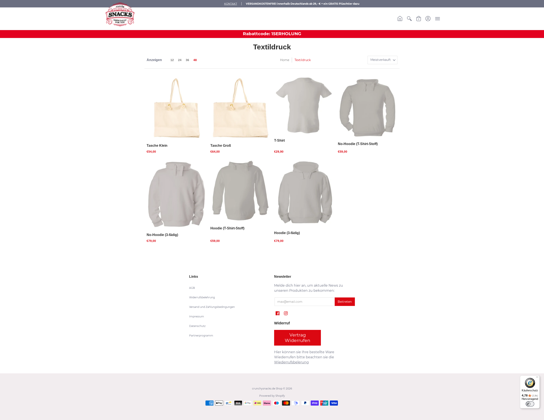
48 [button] (195, 60)
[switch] (530, 403)
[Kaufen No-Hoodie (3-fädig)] (176, 194)
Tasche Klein (157, 145)
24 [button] (179, 60)
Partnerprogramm (201, 335)
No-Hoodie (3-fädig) (162, 235)
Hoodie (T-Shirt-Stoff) (227, 228)
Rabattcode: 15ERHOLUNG (272, 33)
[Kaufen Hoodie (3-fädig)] (304, 193)
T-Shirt (279, 140)
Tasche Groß (220, 145)
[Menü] (537, 378)
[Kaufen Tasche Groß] (240, 108)
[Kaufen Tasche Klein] (176, 108)
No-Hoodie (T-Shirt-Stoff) (358, 144)
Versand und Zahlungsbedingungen (212, 306)
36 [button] (187, 60)
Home (284, 60)
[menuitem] (400, 18)
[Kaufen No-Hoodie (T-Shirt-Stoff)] (367, 107)
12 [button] (172, 60)
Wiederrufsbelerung (291, 362)
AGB (192, 287)
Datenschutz (197, 326)
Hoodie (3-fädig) (287, 233)
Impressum (196, 316)
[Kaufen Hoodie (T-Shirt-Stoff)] (240, 191)
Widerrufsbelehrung (202, 297)
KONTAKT (230, 3)
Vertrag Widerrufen (297, 337)
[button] (400, 18)
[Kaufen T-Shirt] (304, 105)
